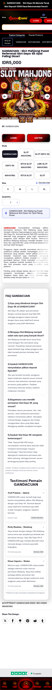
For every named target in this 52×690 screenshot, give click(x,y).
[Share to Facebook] (12, 620)
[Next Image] (47, 96)
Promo (4, 687)
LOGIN (36, 21)
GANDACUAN (9, 228)
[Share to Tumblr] (42, 620)
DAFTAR (38, 138)
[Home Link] (18, 18)
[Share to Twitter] (5, 620)
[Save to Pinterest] (27, 620)
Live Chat (47, 687)
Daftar (26, 687)
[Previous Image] (5, 96)
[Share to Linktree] (20, 620)
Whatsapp (37, 687)
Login (15, 687)
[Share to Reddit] (35, 620)
